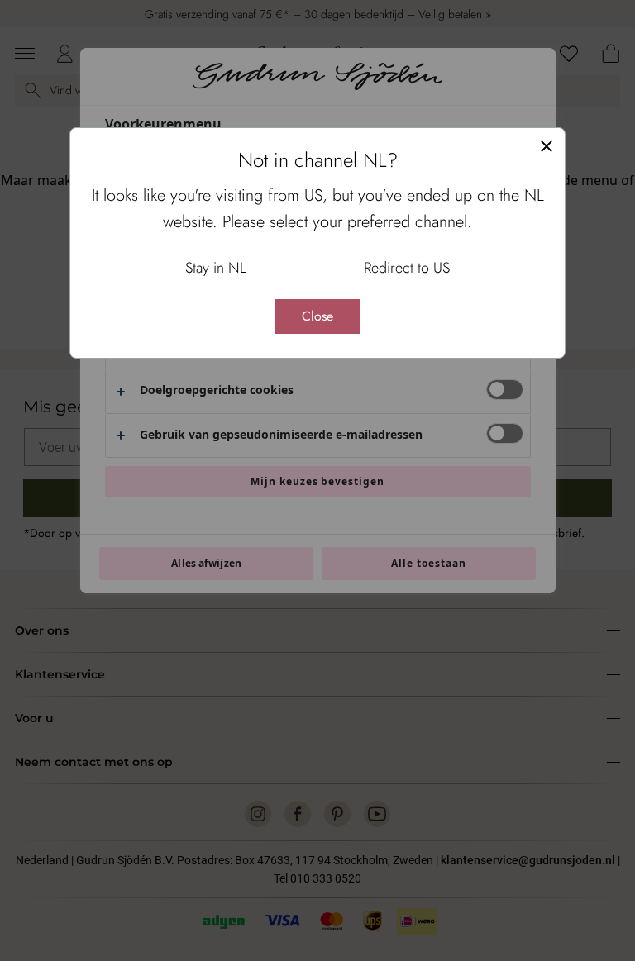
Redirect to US (407, 267)
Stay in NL (215, 267)
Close (317, 316)
